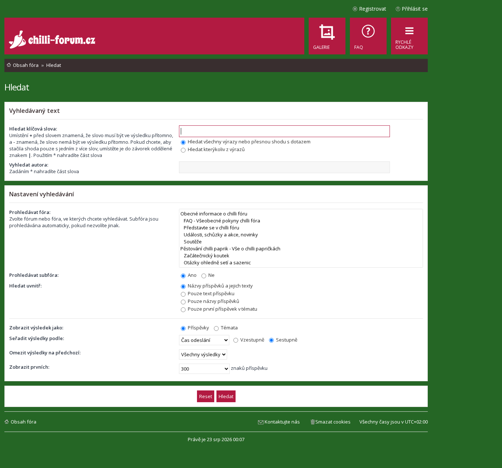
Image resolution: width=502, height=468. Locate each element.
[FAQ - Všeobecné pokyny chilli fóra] (301, 220)
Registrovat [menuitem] (372, 8)
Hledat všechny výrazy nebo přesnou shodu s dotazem (249, 141)
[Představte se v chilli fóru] (301, 227)
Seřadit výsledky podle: (36, 338)
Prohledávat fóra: (29, 212)
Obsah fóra (23, 421)
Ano (192, 275)
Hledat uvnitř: (25, 285)
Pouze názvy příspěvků (213, 301)
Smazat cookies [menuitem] (333, 421)
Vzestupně (251, 339)
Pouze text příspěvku (210, 293)
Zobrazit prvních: (29, 367)
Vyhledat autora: (28, 164)
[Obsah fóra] (53, 40)
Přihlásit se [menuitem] (415, 8)
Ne (211, 275)
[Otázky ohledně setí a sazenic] (301, 262)
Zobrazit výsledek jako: (36, 327)
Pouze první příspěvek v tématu (222, 309)
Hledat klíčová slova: (33, 128)
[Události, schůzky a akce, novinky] (301, 234)
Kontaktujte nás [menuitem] (282, 421)
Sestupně (286, 339)
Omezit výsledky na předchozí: (44, 352)
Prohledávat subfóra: (33, 275)
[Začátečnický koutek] (301, 255)
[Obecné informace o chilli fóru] (301, 213)
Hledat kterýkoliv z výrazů (216, 149)
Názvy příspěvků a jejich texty (220, 285)
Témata (229, 327)
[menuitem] (368, 36)
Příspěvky (198, 327)
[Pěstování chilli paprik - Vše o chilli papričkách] (301, 248)
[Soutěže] (301, 241)
